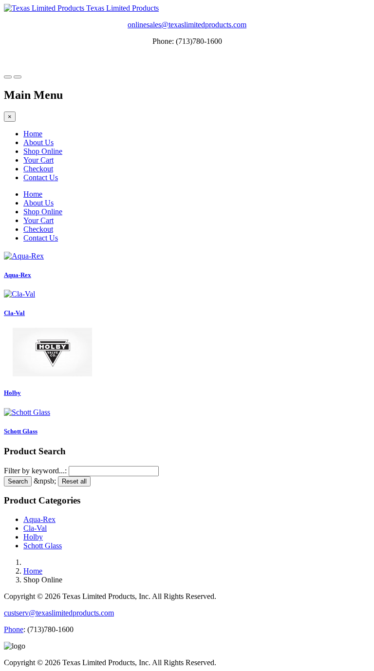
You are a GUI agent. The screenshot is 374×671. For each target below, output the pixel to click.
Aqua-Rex (17, 275)
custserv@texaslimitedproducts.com (59, 613)
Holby (12, 392)
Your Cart (38, 160)
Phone (13, 629)
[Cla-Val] (19, 294)
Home (32, 134)
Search (18, 481)
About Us (38, 142)
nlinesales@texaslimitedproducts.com (188, 24)
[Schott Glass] (27, 412)
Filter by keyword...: (35, 470)
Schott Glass (20, 431)
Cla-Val (14, 313)
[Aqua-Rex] (24, 256)
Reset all (74, 481)
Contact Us (40, 177)
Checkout (38, 169)
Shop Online (42, 151)
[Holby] (52, 374)
